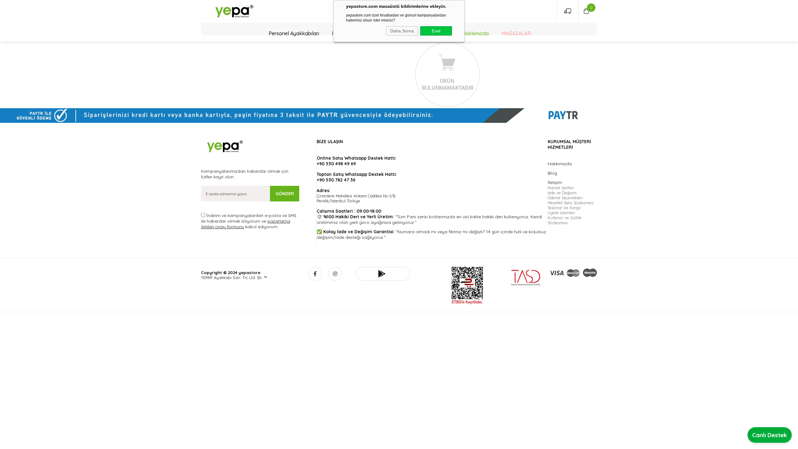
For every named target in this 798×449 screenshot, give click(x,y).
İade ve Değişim (562, 192)
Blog (552, 173)
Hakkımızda (475, 33)
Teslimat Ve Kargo (564, 207)
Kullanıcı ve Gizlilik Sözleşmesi (565, 220)
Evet (436, 30)
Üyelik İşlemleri (561, 212)
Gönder (285, 193)
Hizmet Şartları (561, 187)
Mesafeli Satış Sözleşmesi (571, 202)
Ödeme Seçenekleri (565, 197)
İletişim (555, 182)
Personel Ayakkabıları (294, 33)
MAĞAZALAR (516, 33)
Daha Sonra (402, 30)
